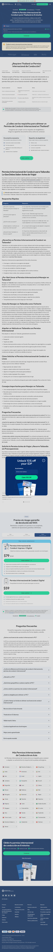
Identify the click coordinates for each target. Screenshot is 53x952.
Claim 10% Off (26, 477)
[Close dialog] (43, 460)
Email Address (19, 468)
